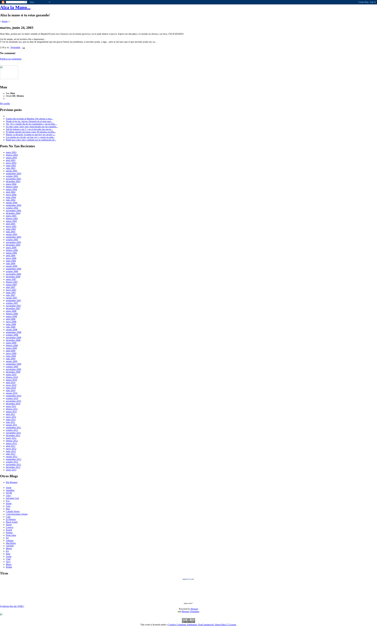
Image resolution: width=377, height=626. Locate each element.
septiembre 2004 (13, 205)
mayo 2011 (11, 417)
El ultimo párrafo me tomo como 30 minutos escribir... (31, 132)
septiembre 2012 (13, 459)
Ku (7, 551)
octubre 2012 (12, 462)
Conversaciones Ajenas (17, 514)
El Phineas (11, 519)
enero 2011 (11, 406)
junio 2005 (11, 229)
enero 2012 (11, 438)
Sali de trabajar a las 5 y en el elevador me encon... (29, 129)
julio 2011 (10, 422)
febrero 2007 (12, 282)
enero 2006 (11, 247)
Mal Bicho (11, 543)
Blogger (194, 609)
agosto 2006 (11, 266)
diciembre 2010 (13, 403)
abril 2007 (10, 287)
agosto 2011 (11, 425)
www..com (188, 579)
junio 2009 (11, 356)
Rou (8, 509)
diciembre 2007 (13, 308)
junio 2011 (11, 419)
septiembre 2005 (13, 237)
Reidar (9, 567)
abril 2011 (10, 414)
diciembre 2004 (13, 213)
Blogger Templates (190, 611)
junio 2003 (11, 165)
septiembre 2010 (13, 396)
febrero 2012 (12, 440)
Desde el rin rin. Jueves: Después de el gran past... (29, 121)
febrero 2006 (12, 250)
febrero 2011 (12, 409)
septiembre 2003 (13, 173)
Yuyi (8, 561)
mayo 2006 (11, 258)
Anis (8, 506)
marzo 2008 (11, 316)
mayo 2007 (11, 290)
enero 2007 (11, 279)
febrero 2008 (12, 313)
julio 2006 (10, 263)
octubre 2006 (12, 271)
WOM (9, 493)
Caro (8, 516)
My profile (5, 103)
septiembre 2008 (13, 332)
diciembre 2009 (13, 372)
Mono (8, 564)
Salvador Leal (12, 498)
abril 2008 (10, 319)
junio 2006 (11, 261)
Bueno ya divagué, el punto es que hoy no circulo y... (30, 134)
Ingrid (8, 503)
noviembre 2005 (13, 242)
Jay (7, 538)
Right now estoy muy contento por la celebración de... (31, 140)
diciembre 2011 (13, 435)
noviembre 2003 (13, 179)
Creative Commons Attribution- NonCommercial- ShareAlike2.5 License (202, 624)
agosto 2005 (11, 234)
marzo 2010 (11, 380)
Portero (9, 532)
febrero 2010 (12, 377)
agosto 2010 (11, 393)
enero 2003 (11, 152)
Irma (8, 554)
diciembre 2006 (13, 276)
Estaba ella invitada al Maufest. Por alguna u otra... (29, 118)
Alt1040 (10, 546)
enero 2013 (11, 470)
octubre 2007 (12, 303)
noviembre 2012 (13, 464)
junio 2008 (11, 324)
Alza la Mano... (15, 7)
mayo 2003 (11, 163)
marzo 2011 (11, 411)
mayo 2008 (11, 321)
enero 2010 (11, 374)
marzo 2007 (11, 284)
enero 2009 (11, 343)
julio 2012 (10, 454)
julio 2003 (10, 168)
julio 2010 (10, 390)
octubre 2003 (12, 176)
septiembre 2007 (13, 300)
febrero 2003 (12, 155)
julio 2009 (10, 358)
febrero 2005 (12, 218)
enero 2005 (11, 216)
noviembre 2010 (13, 401)
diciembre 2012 (13, 467)
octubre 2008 (12, 335)
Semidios (10, 490)
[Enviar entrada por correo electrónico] (23, 47)
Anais (8, 556)
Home (5, 21)
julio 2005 (10, 231)
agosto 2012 (11, 456)
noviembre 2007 (13, 306)
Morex (9, 548)
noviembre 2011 (13, 433)
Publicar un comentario (11, 59)
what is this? (188, 603)
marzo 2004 (11, 189)
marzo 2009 (11, 348)
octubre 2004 (12, 208)
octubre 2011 (12, 430)
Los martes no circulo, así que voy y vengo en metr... (30, 137)
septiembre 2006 (13, 269)
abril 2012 (10, 446)
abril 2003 (10, 160)
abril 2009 (10, 351)
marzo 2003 (11, 157)
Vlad (8, 559)
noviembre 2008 (13, 337)
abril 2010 (10, 382)
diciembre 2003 (13, 181)
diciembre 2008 (13, 340)
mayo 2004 (11, 194)
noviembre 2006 (13, 274)
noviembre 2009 (13, 369)
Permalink (15, 47)
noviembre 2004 (13, 210)
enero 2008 (11, 311)
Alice (8, 495)
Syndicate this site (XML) (12, 606)
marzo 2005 (11, 221)
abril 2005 (10, 224)
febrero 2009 (12, 345)
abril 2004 (10, 192)
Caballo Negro (13, 511)
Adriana (9, 540)
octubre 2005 (12, 239)
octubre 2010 (12, 398)
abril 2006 (10, 255)
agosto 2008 (11, 329)
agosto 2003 (11, 171)
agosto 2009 (11, 361)
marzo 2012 (11, 443)
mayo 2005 (11, 226)
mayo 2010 (11, 385)
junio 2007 (11, 292)
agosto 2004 (11, 202)
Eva (8, 501)
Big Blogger (11, 482)
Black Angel (12, 522)
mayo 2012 (11, 448)
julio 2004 (10, 200)
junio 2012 (11, 451)
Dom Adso (11, 535)
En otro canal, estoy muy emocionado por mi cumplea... (32, 126)
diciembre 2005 (13, 245)
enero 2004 (11, 184)
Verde (8, 487)
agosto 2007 (11, 298)
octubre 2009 (12, 366)
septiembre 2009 (13, 364)
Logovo (9, 527)
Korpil (9, 530)
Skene (9, 524)
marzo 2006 (11, 253)
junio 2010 (11, 388)
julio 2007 (10, 295)
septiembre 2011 (13, 427)
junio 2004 (11, 197)
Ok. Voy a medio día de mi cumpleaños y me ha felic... (31, 124)
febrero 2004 (12, 186)
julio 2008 (10, 327)
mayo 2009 (11, 353)
